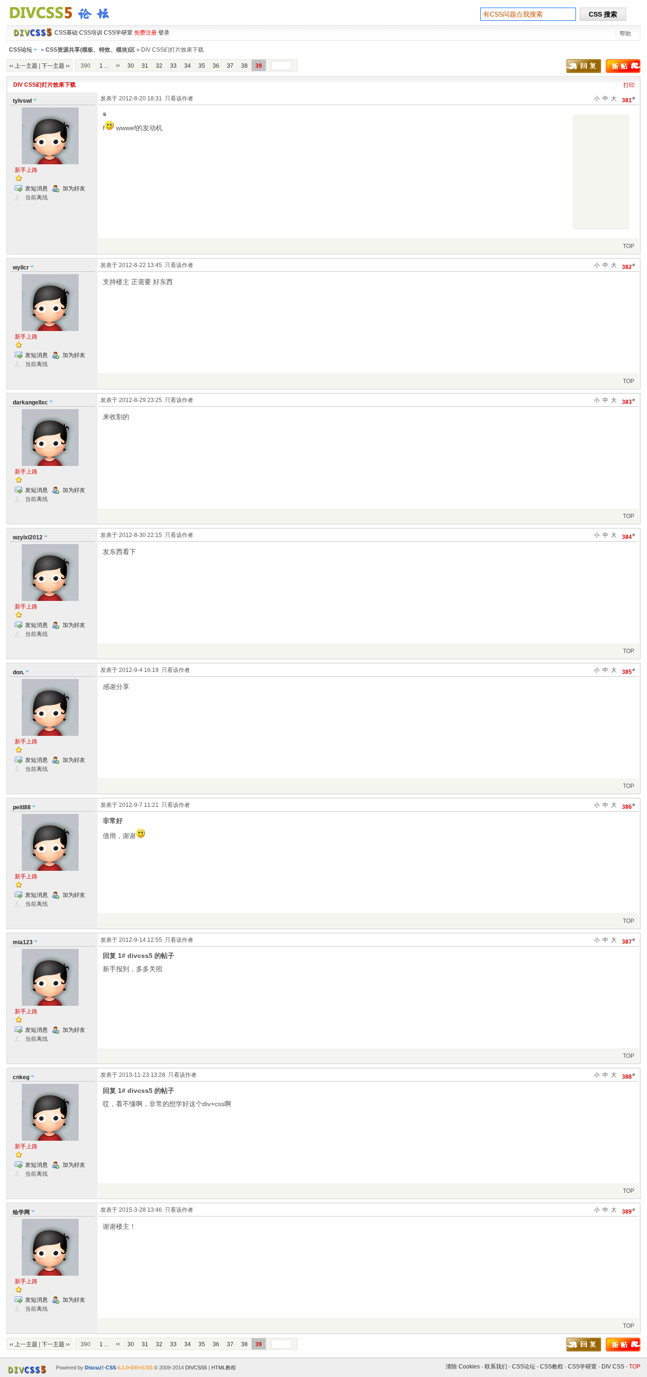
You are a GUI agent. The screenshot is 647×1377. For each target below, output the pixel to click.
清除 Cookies (463, 1366)
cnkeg (21, 1077)
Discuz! (94, 1367)
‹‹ (118, 65)
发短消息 (36, 188)
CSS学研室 (582, 1366)
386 (628, 806)
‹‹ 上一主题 (23, 66)
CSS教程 (551, 1366)
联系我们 (496, 1366)
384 (628, 536)
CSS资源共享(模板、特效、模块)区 (90, 49)
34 (187, 66)
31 (145, 66)
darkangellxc (30, 402)
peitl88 (22, 807)
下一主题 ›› (56, 66)
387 (628, 941)
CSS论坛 (20, 49)
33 (173, 66)
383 (628, 401)
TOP (628, 246)
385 (628, 671)
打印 (629, 85)
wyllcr (21, 267)
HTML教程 (223, 1367)
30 (130, 66)
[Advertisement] (601, 171)
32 (159, 66)
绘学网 (21, 1212)
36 (216, 66)
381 (628, 100)
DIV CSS (613, 1366)
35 (201, 66)
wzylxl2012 (28, 537)
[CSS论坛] (65, 21)
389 (628, 1211)
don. (18, 672)
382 (628, 266)
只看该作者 (179, 98)
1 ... (103, 66)
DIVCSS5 (196, 1367)
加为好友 (74, 188)
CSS (111, 1367)
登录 (164, 32)
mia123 (23, 942)
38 (244, 66)
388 (628, 1076)
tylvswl (22, 101)
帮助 (625, 33)
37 (230, 66)
